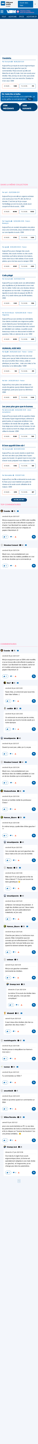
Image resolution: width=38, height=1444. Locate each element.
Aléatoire (13, 17)
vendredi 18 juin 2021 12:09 (13, 688)
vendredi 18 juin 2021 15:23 (13, 901)
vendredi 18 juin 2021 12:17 (10, 743)
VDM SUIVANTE (26, 107)
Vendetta (6, 58)
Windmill (10, 1013)
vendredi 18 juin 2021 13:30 (13, 873)
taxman (7, 1067)
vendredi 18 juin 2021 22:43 (11, 1096)
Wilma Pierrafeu (10, 1117)
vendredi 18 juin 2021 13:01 (13, 847)
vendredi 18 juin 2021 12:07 (10, 516)
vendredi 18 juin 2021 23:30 (14, 714)
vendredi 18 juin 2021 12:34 (10, 550)
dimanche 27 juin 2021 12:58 (14, 1152)
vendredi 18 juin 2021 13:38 (10, 1046)
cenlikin (10, 709)
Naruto (10, 868)
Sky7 (9, 683)
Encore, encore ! (19, 500)
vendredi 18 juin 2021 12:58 (10, 823)
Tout (4, 17)
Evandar (7, 511)
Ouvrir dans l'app (24, 4)
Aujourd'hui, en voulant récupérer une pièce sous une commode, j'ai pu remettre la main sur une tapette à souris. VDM (18, 230)
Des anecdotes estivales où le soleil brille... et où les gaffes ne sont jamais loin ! (18, 96)
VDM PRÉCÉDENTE (8, 107)
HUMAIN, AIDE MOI (11, 348)
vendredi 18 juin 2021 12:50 (10, 796)
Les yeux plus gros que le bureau (17, 407)
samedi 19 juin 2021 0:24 (13, 1018)
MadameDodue (10, 791)
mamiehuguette (10, 1041)
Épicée (21, 17)
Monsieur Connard (11, 545)
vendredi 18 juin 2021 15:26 (13, 932)
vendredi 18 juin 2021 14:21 (10, 1072)
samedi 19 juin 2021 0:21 (9, 1122)
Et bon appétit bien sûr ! (13, 446)
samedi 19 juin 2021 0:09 (13, 965)
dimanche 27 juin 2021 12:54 (17, 990)
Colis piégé (7, 276)
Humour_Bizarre (10, 818)
